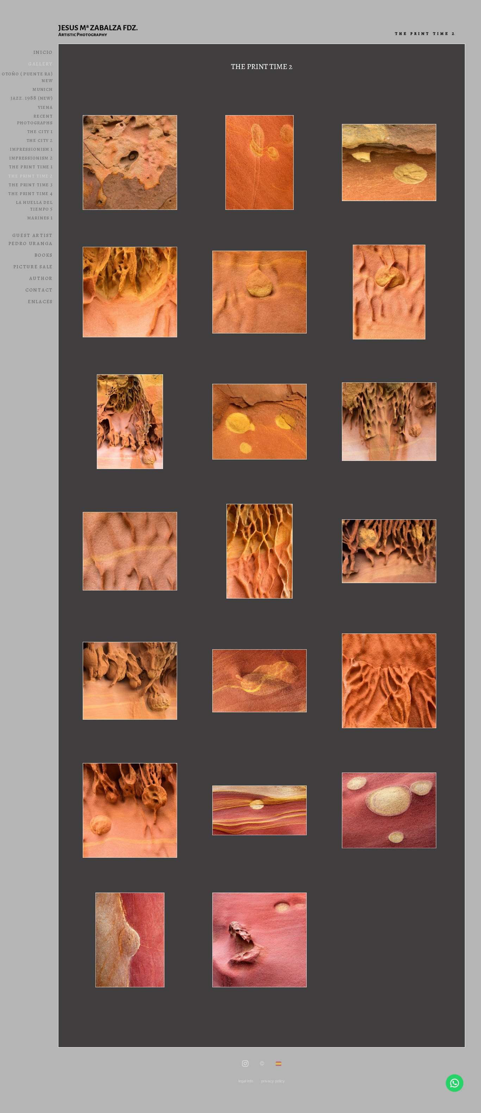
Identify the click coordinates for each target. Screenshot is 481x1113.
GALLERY (40, 64)
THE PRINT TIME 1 (31, 166)
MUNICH (42, 89)
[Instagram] (245, 1064)
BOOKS (44, 255)
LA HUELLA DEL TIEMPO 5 (34, 205)
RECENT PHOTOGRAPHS (35, 119)
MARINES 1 (40, 217)
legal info (245, 1081)
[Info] (262, 1064)
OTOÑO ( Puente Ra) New (27, 77)
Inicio (43, 52)
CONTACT (39, 290)
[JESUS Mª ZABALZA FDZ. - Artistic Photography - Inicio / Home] (102, 30)
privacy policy (273, 1081)
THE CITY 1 (40, 131)
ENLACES (40, 301)
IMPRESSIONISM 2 (31, 157)
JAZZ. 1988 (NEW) (32, 97)
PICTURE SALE (33, 266)
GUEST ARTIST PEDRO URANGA (30, 239)
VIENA (45, 107)
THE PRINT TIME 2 (30, 175)
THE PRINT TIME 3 (30, 184)
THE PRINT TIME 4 (30, 193)
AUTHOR (41, 278)
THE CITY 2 (39, 140)
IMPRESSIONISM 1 (31, 148)
